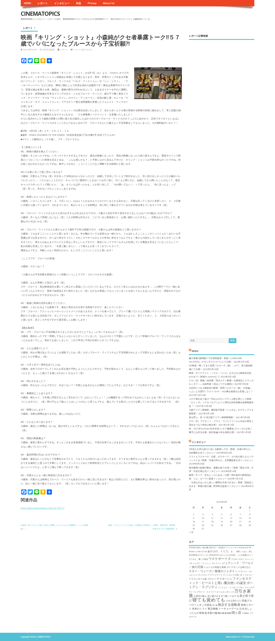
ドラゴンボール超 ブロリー (202, 578)
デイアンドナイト (215, 574)
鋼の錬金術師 (224, 612)
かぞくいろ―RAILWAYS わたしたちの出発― (217, 555)
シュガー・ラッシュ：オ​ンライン (207, 563)
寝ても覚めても (208, 600)
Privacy (92, 3)
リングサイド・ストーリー (204, 591)
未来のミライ (199, 608)
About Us (108, 3)
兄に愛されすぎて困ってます (221, 595)
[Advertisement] (221, 186)
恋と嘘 (215, 605)
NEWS (27, 3)
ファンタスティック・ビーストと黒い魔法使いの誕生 (220, 580)
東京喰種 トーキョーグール (223, 608)
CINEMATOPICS (40, 13)
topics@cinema (30, 49)
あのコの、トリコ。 (219, 551)
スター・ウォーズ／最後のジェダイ (212, 571)
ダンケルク (202, 575)
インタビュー (62, 3)
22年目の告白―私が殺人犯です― (203, 547)
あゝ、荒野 (235, 551)
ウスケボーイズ (219, 558)
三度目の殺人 (200, 595)
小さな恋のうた (233, 600)
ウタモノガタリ (238, 559)
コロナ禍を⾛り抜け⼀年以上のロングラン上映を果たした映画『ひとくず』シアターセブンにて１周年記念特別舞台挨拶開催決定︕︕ (221, 402)
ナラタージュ (224, 578)
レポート (43, 3)
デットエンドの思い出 (232, 574)
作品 (78, 3)
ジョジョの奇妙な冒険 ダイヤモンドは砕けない (227, 567)
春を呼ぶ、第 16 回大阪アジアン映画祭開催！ (212, 417)
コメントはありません (82, 49)
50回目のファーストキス (228, 547)
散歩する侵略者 (229, 604)
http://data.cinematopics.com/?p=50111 (43, 508)
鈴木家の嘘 (211, 613)
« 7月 (191, 532)
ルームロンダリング (225, 591)
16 (194, 521)
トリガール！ (248, 575)
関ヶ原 (236, 612)
